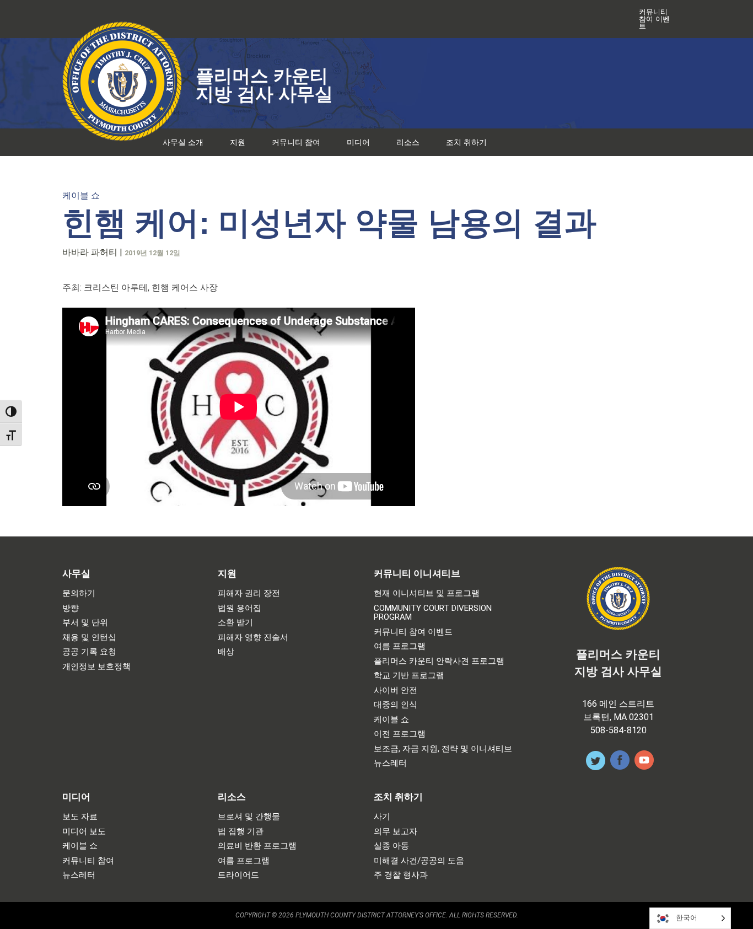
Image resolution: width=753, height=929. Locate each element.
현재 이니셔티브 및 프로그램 (427, 593)
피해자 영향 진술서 (253, 637)
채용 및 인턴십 (89, 637)
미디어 (358, 142)
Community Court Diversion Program (433, 613)
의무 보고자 (395, 831)
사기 (382, 816)
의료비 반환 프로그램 (257, 846)
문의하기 (78, 593)
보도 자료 (80, 816)
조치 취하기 (466, 142)
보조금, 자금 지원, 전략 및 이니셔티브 (443, 749)
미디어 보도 (84, 831)
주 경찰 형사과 (401, 875)
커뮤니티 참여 (296, 142)
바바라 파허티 (89, 252)
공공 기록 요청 (89, 652)
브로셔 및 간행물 (249, 816)
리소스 (407, 142)
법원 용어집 (239, 608)
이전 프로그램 (400, 734)
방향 (70, 608)
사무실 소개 (183, 142)
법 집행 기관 (240, 831)
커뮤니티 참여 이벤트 (654, 19)
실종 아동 (391, 846)
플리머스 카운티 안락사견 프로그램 (439, 661)
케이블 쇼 (81, 195)
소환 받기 (235, 622)
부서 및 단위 (85, 622)
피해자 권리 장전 (249, 593)
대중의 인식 (395, 705)
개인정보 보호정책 (96, 667)
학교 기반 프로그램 (409, 675)
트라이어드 (238, 875)
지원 (237, 142)
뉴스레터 (390, 763)
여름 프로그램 (400, 646)
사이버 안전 (395, 690)
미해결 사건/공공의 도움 (419, 861)
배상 (226, 652)
